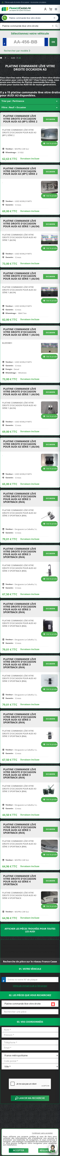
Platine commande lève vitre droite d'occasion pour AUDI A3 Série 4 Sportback (19, 880)
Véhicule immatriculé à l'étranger (30, 985)
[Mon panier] (50, 9)
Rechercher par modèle (16, 50)
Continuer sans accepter (42, 1133)
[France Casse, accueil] (16, 9)
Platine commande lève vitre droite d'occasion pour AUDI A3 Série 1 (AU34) (21, 224)
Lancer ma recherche (31, 1098)
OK (53, 41)
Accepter (18, 1150)
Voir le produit (52, 143)
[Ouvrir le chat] (53, 1150)
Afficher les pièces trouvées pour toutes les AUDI (30, 930)
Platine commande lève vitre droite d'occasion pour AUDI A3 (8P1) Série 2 (20, 119)
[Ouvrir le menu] (56, 9)
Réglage (45, 1150)
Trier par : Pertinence (30, 101)
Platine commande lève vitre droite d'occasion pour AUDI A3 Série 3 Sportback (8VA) (19, 497)
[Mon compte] (45, 9)
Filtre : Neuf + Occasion (30, 107)
